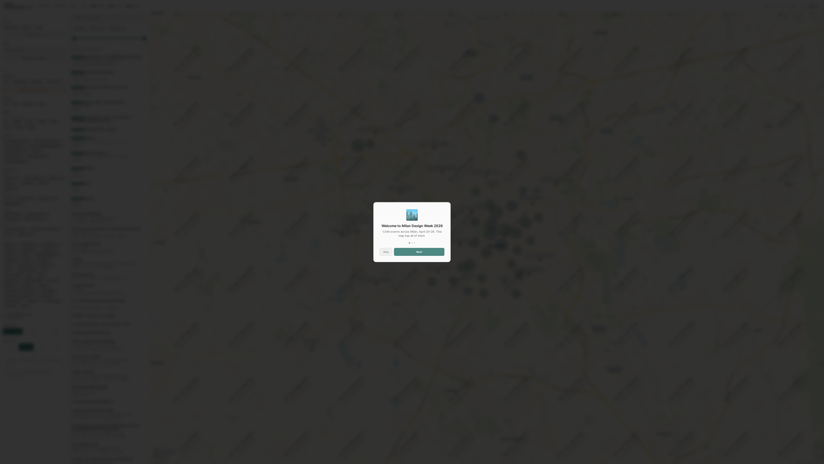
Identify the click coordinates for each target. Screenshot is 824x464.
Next (419, 251)
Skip (386, 251)
